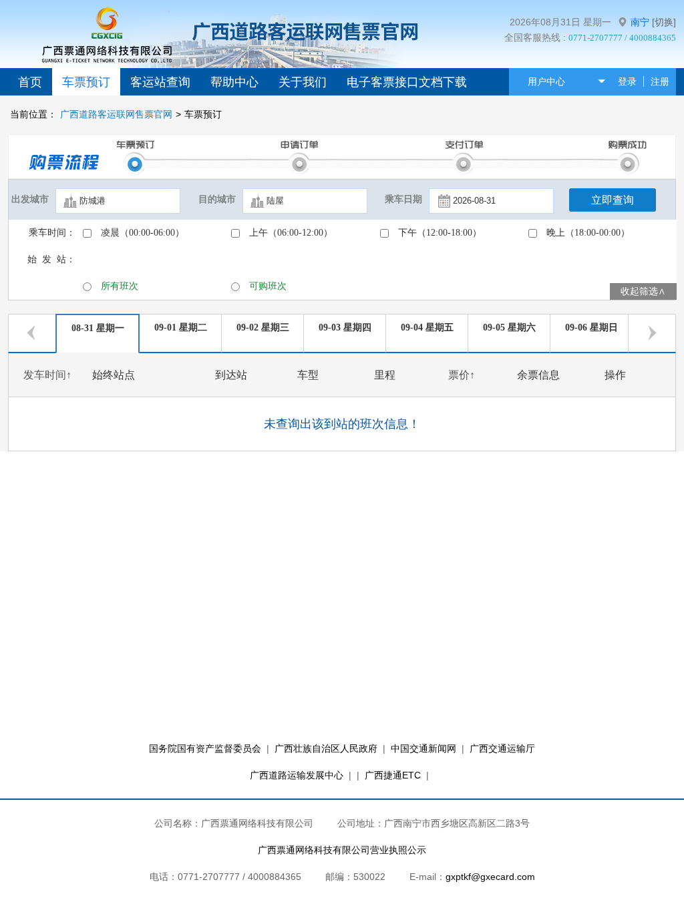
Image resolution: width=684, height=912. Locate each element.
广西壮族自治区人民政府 (326, 748)
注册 (660, 81)
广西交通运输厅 (502, 748)
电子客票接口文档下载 (407, 82)
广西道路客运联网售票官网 (116, 114)
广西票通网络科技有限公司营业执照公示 (342, 850)
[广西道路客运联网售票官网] (105, 43)
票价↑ (461, 375)
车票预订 (86, 82)
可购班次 (268, 286)
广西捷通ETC (393, 775)
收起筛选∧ (643, 291)
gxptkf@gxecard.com (490, 876)
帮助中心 (234, 82)
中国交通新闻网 (423, 748)
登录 (627, 81)
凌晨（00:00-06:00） (142, 233)
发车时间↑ (47, 375)
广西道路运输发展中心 (296, 775)
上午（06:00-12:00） (291, 233)
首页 (30, 82)
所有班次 (119, 286)
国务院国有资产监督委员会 (205, 748)
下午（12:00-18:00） (440, 233)
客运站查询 (160, 82)
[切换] (664, 22)
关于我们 (303, 82)
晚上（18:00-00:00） (588, 233)
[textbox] (117, 201)
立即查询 (612, 200)
